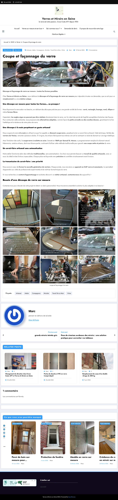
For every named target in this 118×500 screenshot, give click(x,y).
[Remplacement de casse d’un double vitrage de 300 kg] (97, 361)
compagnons (40, 50)
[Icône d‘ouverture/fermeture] (3, 31)
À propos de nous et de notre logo (91, 28)
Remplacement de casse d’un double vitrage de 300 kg (94, 375)
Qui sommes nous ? (53, 28)
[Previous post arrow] (3, 335)
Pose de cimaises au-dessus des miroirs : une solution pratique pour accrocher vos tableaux (83, 336)
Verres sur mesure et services (32, 28)
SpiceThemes (71, 497)
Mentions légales (58, 34)
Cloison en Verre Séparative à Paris (52, 459)
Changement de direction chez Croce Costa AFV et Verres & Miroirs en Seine (19, 375)
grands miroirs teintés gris (46, 335)
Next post (64, 332)
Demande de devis (70, 28)
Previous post (52, 332)
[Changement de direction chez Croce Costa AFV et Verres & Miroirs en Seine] (20, 361)
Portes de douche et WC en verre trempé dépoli (55, 375)
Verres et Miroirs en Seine (58, 19)
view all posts (34, 320)
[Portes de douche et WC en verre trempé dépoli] (59, 361)
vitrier (63, 50)
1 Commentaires (92, 50)
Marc (70, 50)
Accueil (17, 28)
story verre (18, 50)
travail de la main (56, 50)
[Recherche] (114, 31)
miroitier (47, 50)
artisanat (29, 50)
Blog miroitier (8, 50)
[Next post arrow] (114, 335)
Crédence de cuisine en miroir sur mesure (24, 459)
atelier (34, 50)
